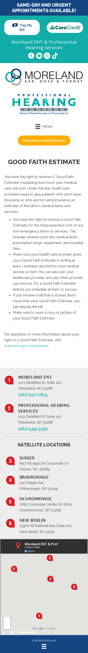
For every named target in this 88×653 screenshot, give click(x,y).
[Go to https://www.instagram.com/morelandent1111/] (47, 56)
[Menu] (44, 646)
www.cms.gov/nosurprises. (26, 346)
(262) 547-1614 (32, 394)
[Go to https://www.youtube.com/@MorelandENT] (39, 56)
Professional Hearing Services (51, 44)
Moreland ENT (27, 42)
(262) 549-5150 (33, 428)
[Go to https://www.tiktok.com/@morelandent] (55, 56)
